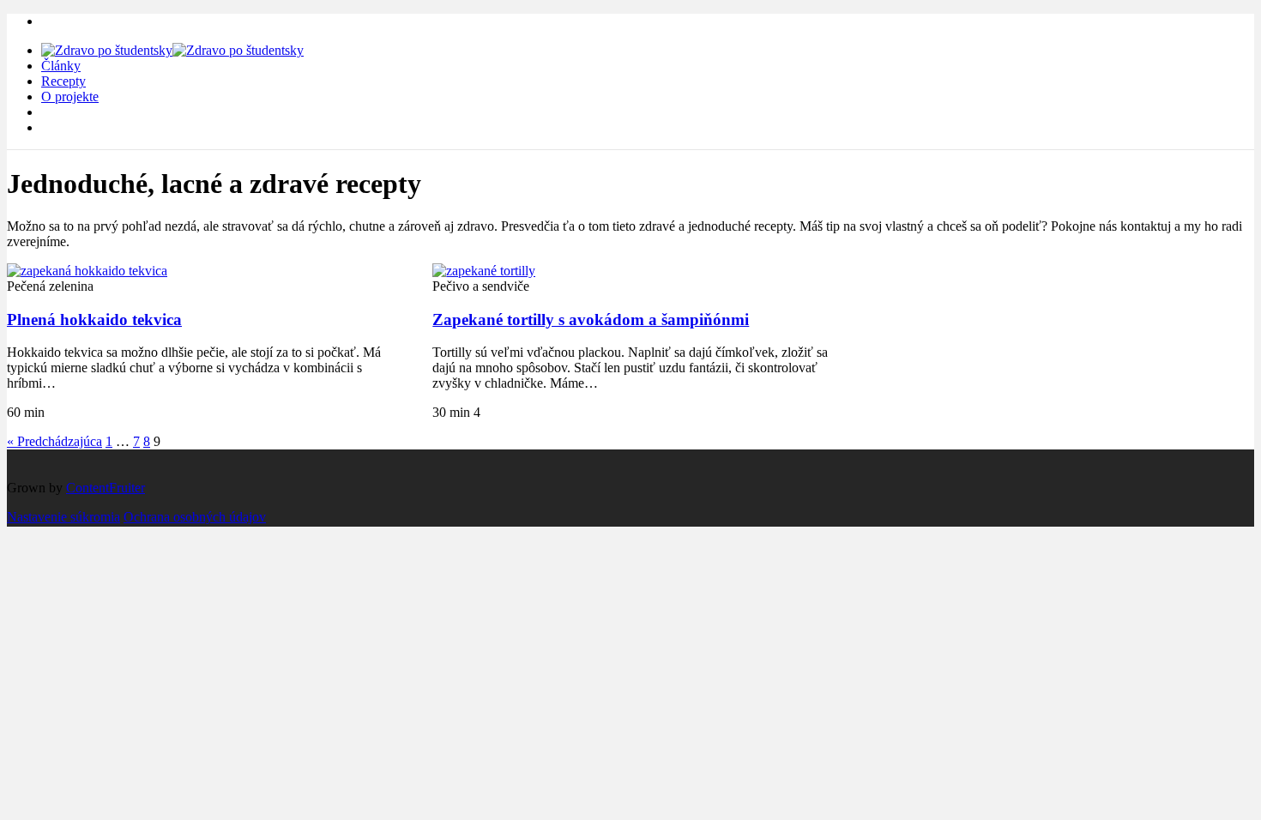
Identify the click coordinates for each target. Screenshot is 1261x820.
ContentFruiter (105, 487)
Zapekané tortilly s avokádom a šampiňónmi (590, 320)
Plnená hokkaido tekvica (94, 320)
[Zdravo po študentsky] (172, 50)
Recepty (63, 81)
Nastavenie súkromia (63, 516)
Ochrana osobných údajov (195, 516)
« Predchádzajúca (54, 441)
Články (61, 65)
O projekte (70, 96)
